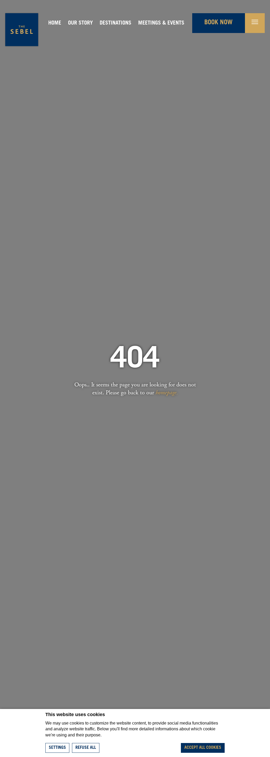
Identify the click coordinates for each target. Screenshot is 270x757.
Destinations (115, 23)
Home (54, 23)
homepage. (167, 392)
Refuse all (85, 748)
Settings (57, 748)
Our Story (80, 23)
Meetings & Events (161, 23)
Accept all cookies (202, 748)
